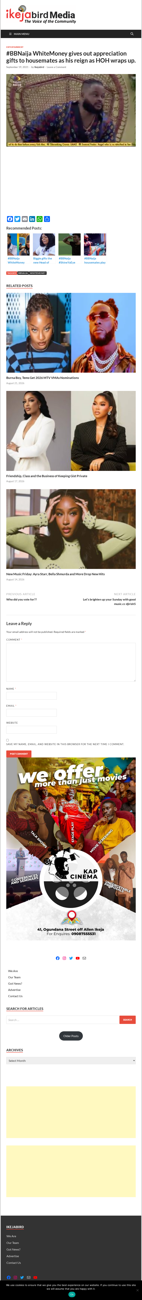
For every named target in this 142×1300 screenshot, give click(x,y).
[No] (137, 1290)
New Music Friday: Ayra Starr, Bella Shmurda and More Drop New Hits (55, 574)
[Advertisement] (71, 1112)
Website (12, 722)
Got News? (15, 983)
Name (11, 688)
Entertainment (14, 47)
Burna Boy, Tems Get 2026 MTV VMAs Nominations (42, 378)
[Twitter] (71, 958)
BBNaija (23, 273)
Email (11, 705)
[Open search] (132, 34)
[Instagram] (64, 958)
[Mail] (84, 958)
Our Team (14, 977)
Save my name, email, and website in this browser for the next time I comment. (65, 744)
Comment (14, 639)
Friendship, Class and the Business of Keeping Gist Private (46, 476)
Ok (72, 1294)
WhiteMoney (38, 273)
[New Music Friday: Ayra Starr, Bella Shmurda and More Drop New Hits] (71, 530)
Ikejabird (39, 67)
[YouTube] (77, 958)
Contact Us (15, 996)
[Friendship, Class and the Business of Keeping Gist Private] (71, 432)
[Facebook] (57, 958)
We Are (13, 971)
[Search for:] (71, 1020)
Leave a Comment (56, 67)
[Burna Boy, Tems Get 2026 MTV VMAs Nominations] (71, 334)
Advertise (14, 989)
